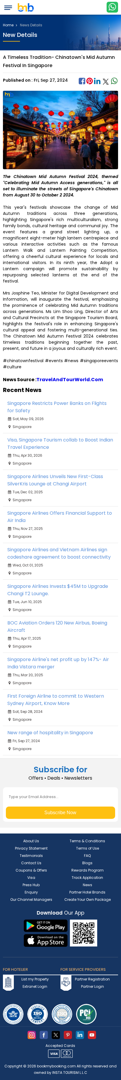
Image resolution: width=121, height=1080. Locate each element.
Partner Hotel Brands (87, 892)
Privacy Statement (31, 848)
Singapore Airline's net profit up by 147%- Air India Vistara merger (58, 663)
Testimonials (31, 855)
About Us (31, 840)
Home (8, 25)
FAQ (87, 855)
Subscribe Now (60, 812)
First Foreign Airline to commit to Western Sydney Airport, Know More (55, 700)
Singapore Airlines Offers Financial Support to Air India (59, 517)
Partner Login (92, 986)
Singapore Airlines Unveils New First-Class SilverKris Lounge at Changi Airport (55, 480)
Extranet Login (35, 986)
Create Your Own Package (87, 899)
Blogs (87, 862)
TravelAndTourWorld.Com (69, 379)
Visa (31, 877)
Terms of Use (87, 848)
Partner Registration (92, 979)
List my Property (35, 979)
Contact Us (31, 862)
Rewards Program (87, 870)
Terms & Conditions (87, 840)
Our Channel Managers (31, 899)
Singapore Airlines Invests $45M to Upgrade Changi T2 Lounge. (57, 590)
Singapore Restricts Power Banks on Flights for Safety (57, 407)
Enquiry (31, 892)
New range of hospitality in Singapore (50, 732)
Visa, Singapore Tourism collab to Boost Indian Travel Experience (60, 444)
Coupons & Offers (31, 870)
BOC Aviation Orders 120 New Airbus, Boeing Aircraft (57, 626)
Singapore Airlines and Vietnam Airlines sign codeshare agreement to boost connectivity (59, 553)
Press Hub (31, 884)
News (87, 884)
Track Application (87, 877)
